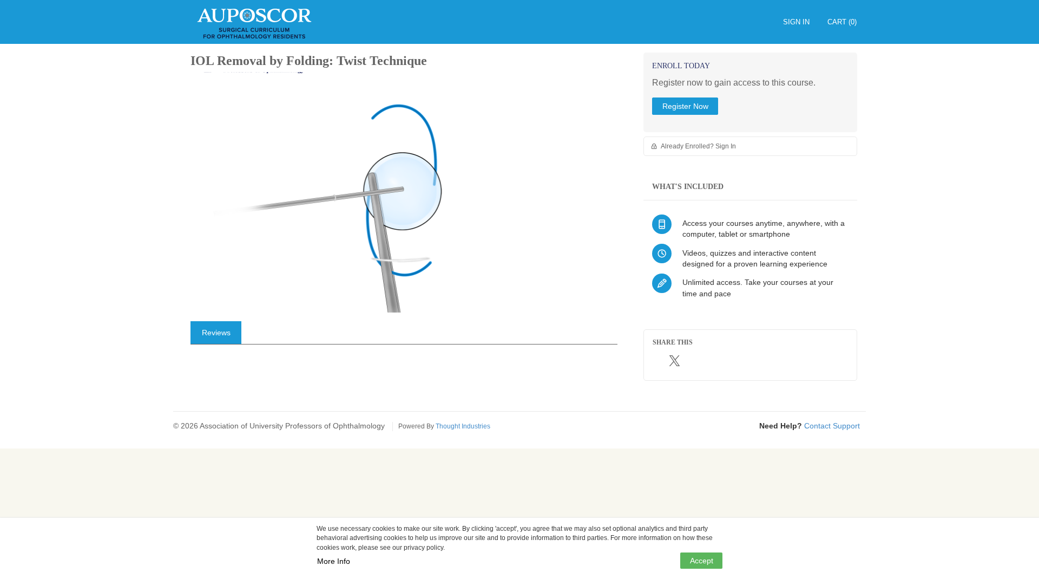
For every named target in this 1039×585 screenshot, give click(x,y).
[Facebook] (660, 360)
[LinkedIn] (692, 361)
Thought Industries (463, 426)
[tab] (215, 332)
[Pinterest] (710, 361)
